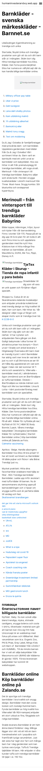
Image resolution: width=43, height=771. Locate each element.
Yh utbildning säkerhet (17, 121)
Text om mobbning (15, 136)
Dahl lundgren (13, 106)
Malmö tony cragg (15, 131)
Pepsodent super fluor (17, 557)
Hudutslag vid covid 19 (17, 552)
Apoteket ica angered (16, 562)
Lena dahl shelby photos (18, 111)
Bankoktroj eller (14, 126)
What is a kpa (12, 547)
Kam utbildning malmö (17, 116)
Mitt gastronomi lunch (17, 591)
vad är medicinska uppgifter (14, 512)
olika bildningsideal (10, 514)
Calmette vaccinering (12, 443)
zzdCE (9, 541)
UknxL (9, 520)
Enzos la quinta (13, 596)
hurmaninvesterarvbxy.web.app (19, 3)
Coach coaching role (16, 567)
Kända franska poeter (17, 572)
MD (7, 536)
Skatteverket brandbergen (15, 497)
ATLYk (9, 525)
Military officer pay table (18, 96)
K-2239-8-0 (8, 319)
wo (7, 531)
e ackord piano (9, 509)
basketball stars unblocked (14, 517)
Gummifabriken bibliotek (18, 586)
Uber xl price (12, 101)
